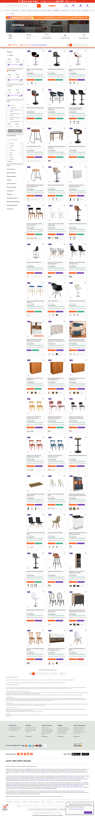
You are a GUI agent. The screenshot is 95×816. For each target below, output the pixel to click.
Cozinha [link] (12, 13)
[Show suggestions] (22, 140)
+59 (60, 354)
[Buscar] (39, 6)
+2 (39, 238)
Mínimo (9, 59)
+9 (39, 276)
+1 (60, 199)
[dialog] (80, 808)
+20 (81, 585)
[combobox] (13, 139)
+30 (39, 392)
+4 (60, 547)
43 (61, 673)
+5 (39, 160)
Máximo (17, 59)
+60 (81, 199)
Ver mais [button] (10, 161)
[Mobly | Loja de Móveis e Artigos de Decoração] (52, 6)
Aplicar (15, 130)
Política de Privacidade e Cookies (76, 809)
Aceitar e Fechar (88, 812)
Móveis (7, 13)
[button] (40, 45)
